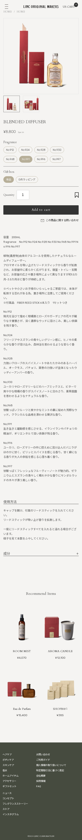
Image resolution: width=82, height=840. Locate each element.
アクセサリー (9, 781)
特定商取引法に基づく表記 (50, 770)
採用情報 (40, 781)
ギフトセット (9, 786)
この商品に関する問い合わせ (62, 220)
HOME (8, 11)
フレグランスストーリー (15, 803)
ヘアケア (7, 754)
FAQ (38, 786)
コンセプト (8, 798)
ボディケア (8, 759)
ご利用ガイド (43, 759)
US (64, 7)
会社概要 (40, 775)
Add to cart (41, 210)
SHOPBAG (60, 709)
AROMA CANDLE (60, 651)
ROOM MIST (22, 651)
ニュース (7, 793)
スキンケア (8, 765)
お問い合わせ (43, 754)
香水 (5, 770)
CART (71, 6)
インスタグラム (11, 814)
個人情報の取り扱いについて (51, 765)
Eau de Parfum (22, 709)
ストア (6, 809)
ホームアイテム (11, 775)
